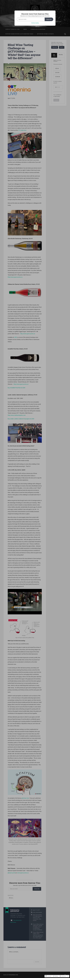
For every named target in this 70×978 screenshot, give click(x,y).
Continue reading (35, 22)
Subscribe (49, 19)
